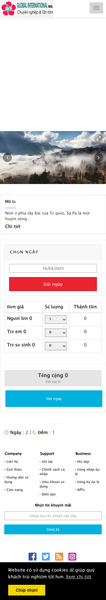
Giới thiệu (14, 469)
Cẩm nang (15, 490)
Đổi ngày (53, 284)
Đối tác (47, 461)
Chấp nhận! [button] (27, 590)
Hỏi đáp (83, 461)
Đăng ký (53, 529)
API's (81, 490)
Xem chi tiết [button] (78, 576)
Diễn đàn (49, 494)
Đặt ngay (54, 398)
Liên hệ (12, 461)
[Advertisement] (53, 79)
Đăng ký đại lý (88, 482)
